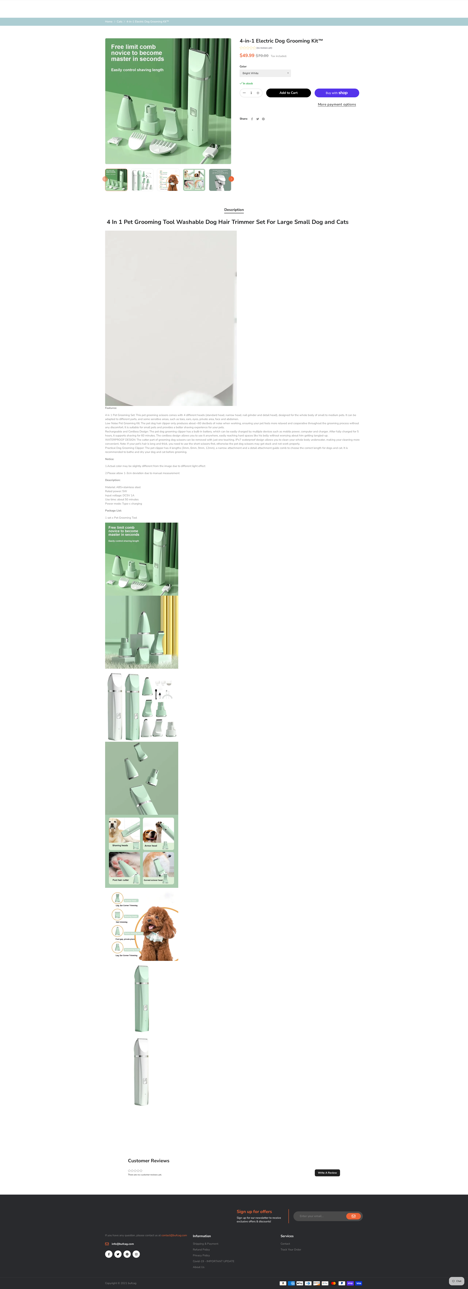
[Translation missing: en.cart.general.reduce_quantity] (244, 93)
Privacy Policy (201, 1255)
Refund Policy (201, 1249)
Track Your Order (291, 1249)
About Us (198, 1267)
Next (231, 179)
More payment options (337, 104)
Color (243, 66)
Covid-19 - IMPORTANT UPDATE (213, 1261)
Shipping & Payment (205, 1244)
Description (234, 209)
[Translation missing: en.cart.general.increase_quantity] (258, 93)
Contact (285, 1244)
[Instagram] (136, 1254)
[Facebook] (108, 1254)
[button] (256, 48)
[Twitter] (118, 1254)
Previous (105, 179)
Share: (244, 119)
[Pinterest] (127, 1254)
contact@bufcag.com (174, 1235)
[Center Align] (353, 1216)
